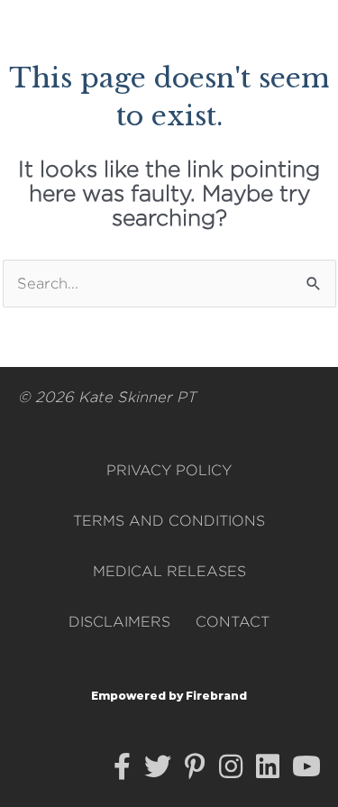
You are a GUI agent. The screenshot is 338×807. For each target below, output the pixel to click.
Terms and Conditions (169, 520)
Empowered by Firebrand (169, 695)
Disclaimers (119, 621)
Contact (232, 621)
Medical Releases (169, 571)
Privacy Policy (169, 470)
